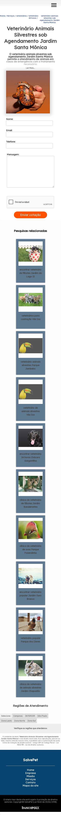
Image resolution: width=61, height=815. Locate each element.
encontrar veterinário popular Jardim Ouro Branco (30, 595)
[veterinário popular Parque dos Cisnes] (30, 621)
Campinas (18, 716)
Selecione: (6, 716)
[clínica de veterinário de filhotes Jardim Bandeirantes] (30, 483)
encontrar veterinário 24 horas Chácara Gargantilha (30, 457)
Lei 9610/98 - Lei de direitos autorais (38, 744)
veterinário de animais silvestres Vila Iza (30, 411)
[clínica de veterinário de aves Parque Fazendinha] (30, 529)
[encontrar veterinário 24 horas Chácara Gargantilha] (30, 437)
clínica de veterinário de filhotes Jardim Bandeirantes (30, 503)
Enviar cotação (30, 215)
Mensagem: (13, 154)
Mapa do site (30, 785)
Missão (30, 776)
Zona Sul (32, 721)
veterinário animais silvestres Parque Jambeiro (31, 365)
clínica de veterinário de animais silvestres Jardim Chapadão (30, 687)
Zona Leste (6, 721)
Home (30, 769)
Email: (9, 130)
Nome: (10, 119)
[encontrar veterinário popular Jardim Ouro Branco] (30, 575)
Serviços (30, 779)
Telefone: (11, 141)
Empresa (30, 773)
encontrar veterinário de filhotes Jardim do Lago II (30, 273)
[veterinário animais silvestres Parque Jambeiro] (30, 345)
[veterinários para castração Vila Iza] (30, 299)
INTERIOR (30, 716)
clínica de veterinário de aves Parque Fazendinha (30, 549)
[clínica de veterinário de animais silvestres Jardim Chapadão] (30, 667)
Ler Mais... (30, 68)
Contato (31, 782)
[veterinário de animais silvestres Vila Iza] (30, 391)
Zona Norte (19, 721)
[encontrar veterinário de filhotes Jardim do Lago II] (30, 253)
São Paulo (42, 716)
